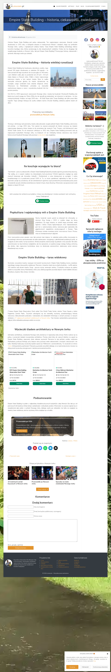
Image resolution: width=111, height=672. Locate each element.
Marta (75, 441)
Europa (93, 185)
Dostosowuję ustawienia (100, 667)
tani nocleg (88, 205)
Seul (97, 202)
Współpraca (61, 565)
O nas (103, 6)
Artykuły (71, 6)
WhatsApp (77, 565)
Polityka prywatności (63, 567)
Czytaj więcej (22, 431)
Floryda (99, 186)
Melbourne (103, 193)
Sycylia (100, 202)
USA (99, 205)
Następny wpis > (71, 456)
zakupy (104, 210)
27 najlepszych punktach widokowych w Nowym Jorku (32, 318)
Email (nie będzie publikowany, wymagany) (47, 511)
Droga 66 (103, 183)
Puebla (104, 199)
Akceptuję (72, 667)
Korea (99, 191)
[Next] (74, 148)
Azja (96, 180)
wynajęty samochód (89, 210)
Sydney (104, 202)
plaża (94, 199)
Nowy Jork (94, 196)
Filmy (77, 6)
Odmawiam (85, 667)
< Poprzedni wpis (14, 456)
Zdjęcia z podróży (62, 560)
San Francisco (93, 202)
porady (99, 198)
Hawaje (87, 188)
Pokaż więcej (42, 489)
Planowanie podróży (93, 6)
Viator (10, 346)
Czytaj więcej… (94, 76)
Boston (100, 180)
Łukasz (70, 441)
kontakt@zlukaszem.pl (80, 567)
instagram (76, 562)
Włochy (99, 210)
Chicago (104, 180)
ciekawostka (86, 183)
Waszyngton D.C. (88, 208)
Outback (100, 196)
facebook (76, 560)
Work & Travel (99, 208)
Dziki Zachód (87, 186)
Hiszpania (92, 188)
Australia (91, 180)
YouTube (76, 564)
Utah (103, 205)
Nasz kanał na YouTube (46, 565)
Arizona (85, 180)
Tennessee (94, 205)
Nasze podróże (61, 6)
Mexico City (87, 196)
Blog (82, 6)
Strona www (38, 516)
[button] (107, 654)
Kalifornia (93, 191)
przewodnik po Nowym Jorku (42, 114)
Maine (92, 193)
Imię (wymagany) (39, 507)
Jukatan (87, 191)
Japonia (96, 188)
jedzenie (101, 188)
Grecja (103, 186)
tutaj (94, 661)
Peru (90, 199)
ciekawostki (95, 182)
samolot (86, 201)
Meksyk (98, 193)
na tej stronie (42, 135)
